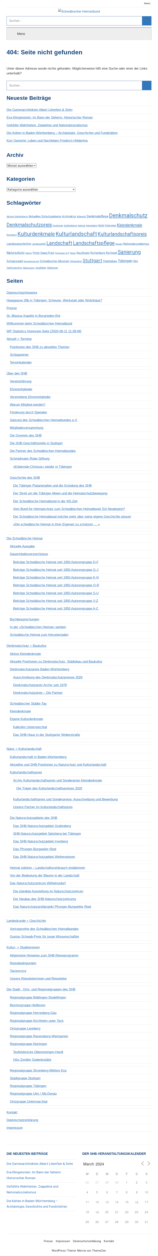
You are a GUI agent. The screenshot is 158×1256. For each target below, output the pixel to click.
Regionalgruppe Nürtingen (28, 1044)
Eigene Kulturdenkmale (26, 719)
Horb (101, 225)
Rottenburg (98, 253)
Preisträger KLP (62, 253)
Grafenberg (70, 225)
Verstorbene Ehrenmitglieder (30, 397)
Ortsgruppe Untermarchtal (28, 1101)
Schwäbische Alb (31, 261)
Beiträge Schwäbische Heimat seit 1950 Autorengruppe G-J (55, 570)
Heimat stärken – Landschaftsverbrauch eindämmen (47, 868)
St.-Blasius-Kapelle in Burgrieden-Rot (33, 316)
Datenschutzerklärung (22, 1120)
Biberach (81, 216)
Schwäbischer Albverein (54, 261)
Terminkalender (21, 362)
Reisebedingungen (23, 963)
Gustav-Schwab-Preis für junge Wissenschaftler (44, 936)
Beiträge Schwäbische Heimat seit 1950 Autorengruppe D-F (55, 562)
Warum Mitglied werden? (27, 404)
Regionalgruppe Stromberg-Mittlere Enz (38, 1070)
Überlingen (52, 268)
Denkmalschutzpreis (29, 225)
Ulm (135, 261)
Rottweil (111, 253)
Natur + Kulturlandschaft (24, 749)
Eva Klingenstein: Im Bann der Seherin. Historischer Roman (50, 117)
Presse (12, 308)
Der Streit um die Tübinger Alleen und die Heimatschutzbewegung (60, 493)
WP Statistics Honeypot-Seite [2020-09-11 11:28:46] (44, 331)
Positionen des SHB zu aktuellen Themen (39, 347)
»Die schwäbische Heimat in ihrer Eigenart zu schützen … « (56, 524)
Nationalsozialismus (136, 244)
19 (97, 1212)
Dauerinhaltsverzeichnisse (29, 554)
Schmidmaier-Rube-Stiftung (30, 458)
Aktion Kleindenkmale (25, 654)
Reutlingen (83, 252)
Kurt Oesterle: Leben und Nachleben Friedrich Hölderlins (47, 140)
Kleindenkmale (129, 225)
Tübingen (125, 261)
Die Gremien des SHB (26, 435)
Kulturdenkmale (36, 234)
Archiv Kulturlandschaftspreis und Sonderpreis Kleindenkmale (57, 780)
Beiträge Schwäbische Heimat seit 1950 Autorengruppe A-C (55, 608)
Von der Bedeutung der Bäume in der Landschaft (44, 875)
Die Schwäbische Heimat (25, 538)
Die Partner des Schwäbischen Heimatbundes (43, 451)
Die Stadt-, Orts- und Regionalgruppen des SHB (41, 989)
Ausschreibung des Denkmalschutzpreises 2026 (47, 677)
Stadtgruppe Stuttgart (25, 1078)
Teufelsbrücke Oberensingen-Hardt (38, 1052)
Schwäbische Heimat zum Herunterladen (39, 635)
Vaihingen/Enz (14, 268)
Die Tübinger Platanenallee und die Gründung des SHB (52, 485)
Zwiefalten (40, 268)
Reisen (73, 253)
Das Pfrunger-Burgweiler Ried (34, 849)
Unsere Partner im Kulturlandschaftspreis (43, 807)
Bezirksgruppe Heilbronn (27, 1005)
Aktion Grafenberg (17, 216)
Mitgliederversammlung (26, 428)
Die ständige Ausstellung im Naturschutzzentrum (48, 891)
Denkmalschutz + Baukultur (26, 646)
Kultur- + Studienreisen (23, 947)
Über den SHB (17, 373)
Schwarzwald (15, 261)
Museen (119, 244)
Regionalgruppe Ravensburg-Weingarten (39, 1036)
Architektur (69, 216)
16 (136, 1202)
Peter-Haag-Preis (43, 252)
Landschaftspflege (94, 243)
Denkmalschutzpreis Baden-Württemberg (39, 669)
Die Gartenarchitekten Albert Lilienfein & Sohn (39, 110)
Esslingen (58, 225)
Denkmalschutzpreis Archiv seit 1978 (40, 685)
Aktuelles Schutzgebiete (45, 216)
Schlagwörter (19, 355)
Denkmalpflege (97, 216)
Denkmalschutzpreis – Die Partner (38, 693)
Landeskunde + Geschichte (26, 921)
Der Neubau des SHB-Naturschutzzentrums (44, 899)
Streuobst (76, 261)
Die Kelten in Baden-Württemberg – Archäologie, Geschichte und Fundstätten (62, 133)
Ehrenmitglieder (21, 389)
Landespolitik (39, 244)
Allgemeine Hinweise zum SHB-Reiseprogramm (44, 955)
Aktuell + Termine (19, 339)
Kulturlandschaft (76, 234)
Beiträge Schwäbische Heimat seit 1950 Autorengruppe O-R (56, 585)
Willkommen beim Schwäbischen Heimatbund (39, 323)
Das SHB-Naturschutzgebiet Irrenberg (40, 841)
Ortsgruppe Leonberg (25, 1028)
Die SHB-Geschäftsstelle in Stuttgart (36, 443)
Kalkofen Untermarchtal (30, 727)
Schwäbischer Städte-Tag (28, 703)
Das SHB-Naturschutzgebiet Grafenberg (42, 826)
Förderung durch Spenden (28, 412)
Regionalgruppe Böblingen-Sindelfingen (38, 997)
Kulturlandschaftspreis (122, 234)
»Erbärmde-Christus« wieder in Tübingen (42, 467)
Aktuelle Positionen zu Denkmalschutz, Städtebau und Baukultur (56, 661)
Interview (110, 225)
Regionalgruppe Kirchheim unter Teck (37, 1021)
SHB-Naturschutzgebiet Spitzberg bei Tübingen (47, 833)
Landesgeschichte (19, 244)
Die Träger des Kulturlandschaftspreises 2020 (49, 788)
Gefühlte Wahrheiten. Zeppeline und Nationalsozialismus (47, 125)
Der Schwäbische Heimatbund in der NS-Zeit (45, 501)
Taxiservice (18, 971)
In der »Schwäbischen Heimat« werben (38, 627)
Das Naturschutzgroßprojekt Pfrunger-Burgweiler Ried (52, 907)
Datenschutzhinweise (22, 292)
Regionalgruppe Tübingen (28, 1086)
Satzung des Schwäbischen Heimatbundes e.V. (43, 420)
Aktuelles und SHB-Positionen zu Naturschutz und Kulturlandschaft (58, 764)
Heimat (81, 225)
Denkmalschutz (128, 215)
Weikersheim (28, 268)
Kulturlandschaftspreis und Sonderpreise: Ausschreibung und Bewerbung (65, 799)
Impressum (15, 1128)
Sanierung (129, 252)
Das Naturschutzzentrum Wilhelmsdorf (38, 883)
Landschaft (59, 243)
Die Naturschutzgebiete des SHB (33, 818)
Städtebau (110, 261)
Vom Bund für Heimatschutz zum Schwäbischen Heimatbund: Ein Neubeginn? (69, 509)
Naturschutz (16, 253)
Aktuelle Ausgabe (22, 546)
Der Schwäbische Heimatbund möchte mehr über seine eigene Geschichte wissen (72, 516)
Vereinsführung (20, 381)
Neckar (28, 253)
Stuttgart (92, 260)
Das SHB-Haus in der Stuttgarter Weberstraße (46, 735)
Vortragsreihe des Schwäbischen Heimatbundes (44, 929)
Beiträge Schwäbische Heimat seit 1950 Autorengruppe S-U (56, 593)
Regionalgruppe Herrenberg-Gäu (33, 1013)
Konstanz (12, 235)
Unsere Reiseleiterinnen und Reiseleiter (38, 978)
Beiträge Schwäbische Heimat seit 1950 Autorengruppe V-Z (55, 601)
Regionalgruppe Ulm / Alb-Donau (33, 1093)
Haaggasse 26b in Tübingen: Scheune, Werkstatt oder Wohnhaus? (54, 300)
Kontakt (12, 1112)
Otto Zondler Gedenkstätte (32, 1060)
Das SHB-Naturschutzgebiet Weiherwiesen (44, 857)
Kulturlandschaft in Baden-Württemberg (38, 757)
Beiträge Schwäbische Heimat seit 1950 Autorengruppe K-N (56, 577)
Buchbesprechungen (24, 619)
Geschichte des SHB (25, 478)
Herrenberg (91, 225)
